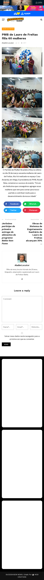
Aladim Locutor (8, 43)
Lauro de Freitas (8, 29)
